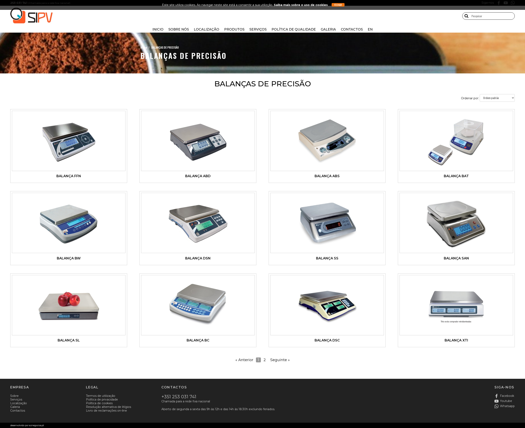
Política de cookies (99, 403)
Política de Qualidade (294, 29)
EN (370, 29)
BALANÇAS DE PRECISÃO (165, 47)
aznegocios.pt (36, 425)
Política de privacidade (102, 399)
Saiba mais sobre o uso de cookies (301, 5)
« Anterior (244, 360)
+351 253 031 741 (178, 396)
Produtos (234, 29)
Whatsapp (507, 406)
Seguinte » (280, 360)
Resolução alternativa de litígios (108, 407)
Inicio (157, 29)
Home (143, 47)
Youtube (506, 401)
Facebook (507, 396)
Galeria (328, 29)
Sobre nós (178, 29)
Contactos (352, 29)
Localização (206, 29)
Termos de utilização (100, 396)
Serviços (258, 29)
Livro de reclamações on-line (106, 410)
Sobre (14, 396)
